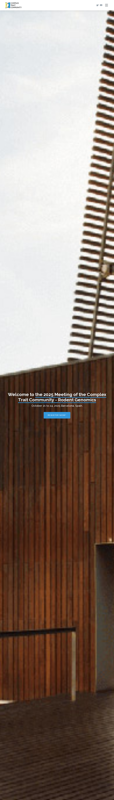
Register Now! (57, 415)
